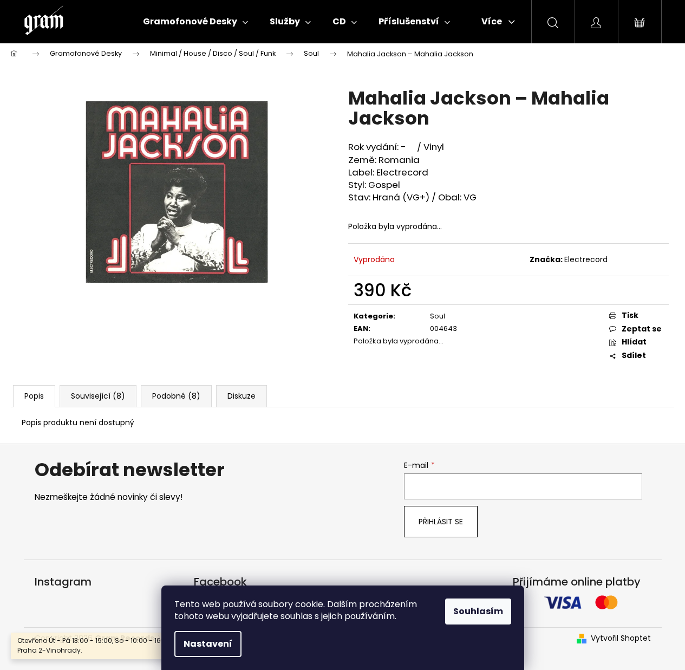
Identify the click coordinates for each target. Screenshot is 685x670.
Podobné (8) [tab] (176, 396)
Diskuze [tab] (241, 396)
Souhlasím (478, 611)
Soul (437, 316)
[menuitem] (195, 21)
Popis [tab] (34, 396)
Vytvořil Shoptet (621, 638)
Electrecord (586, 259)
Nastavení (208, 644)
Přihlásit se (441, 521)
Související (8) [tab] (98, 396)
